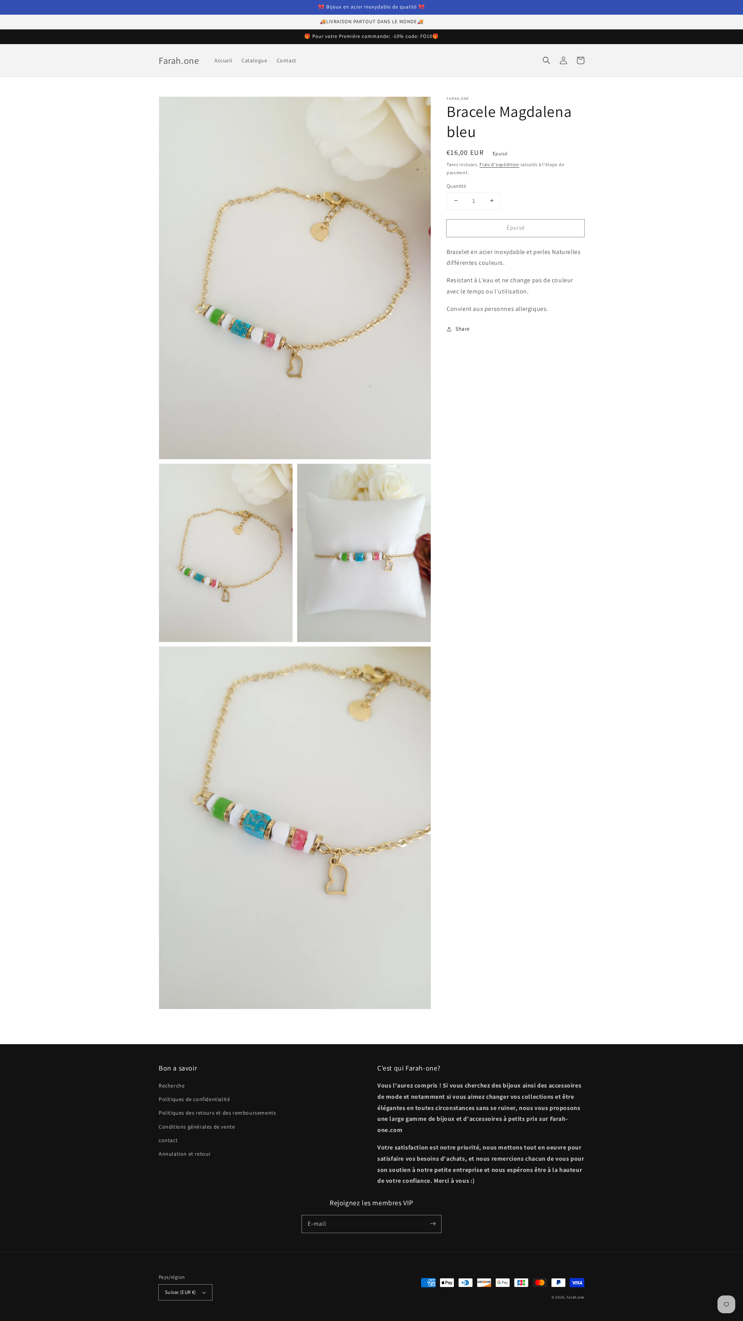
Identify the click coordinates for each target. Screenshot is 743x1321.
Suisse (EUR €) (180, 1292)
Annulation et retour (185, 1153)
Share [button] (462, 328)
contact (168, 1140)
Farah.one (575, 1297)
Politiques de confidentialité (194, 1099)
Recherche (172, 1085)
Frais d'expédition (499, 164)
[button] (546, 60)
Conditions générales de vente (197, 1126)
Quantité (456, 185)
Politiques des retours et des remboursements (217, 1112)
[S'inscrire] (432, 1223)
